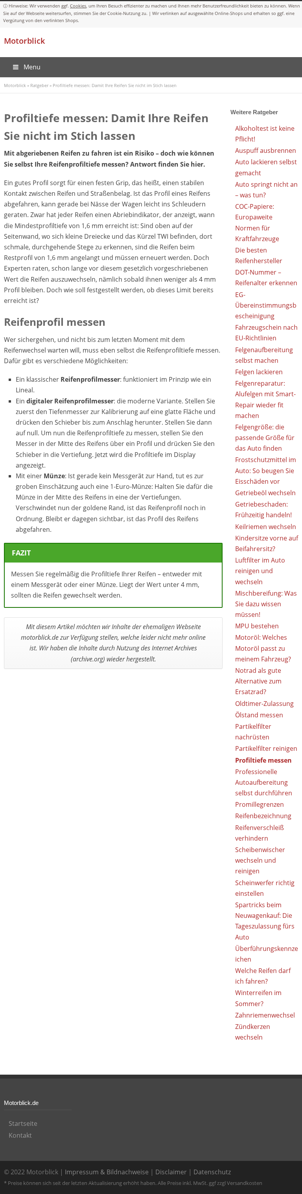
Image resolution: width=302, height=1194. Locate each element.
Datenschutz (212, 1172)
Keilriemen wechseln (265, 526)
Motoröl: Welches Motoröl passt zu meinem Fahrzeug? (263, 648)
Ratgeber (39, 85)
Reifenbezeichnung (263, 815)
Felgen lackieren (259, 372)
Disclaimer (171, 1172)
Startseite (23, 1123)
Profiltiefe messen (263, 760)
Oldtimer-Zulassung (264, 703)
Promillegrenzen (259, 804)
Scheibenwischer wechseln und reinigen (260, 860)
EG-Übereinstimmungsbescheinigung (265, 305)
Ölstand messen (259, 715)
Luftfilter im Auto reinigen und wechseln (260, 571)
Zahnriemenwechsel (265, 1015)
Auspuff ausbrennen (265, 150)
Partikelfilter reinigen (266, 748)
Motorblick (24, 40)
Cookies (78, 6)
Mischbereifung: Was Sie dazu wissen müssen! (266, 604)
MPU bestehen (257, 626)
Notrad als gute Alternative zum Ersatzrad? (258, 681)
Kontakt (20, 1135)
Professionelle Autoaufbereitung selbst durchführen (263, 782)
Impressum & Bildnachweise (107, 1172)
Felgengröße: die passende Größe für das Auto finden (265, 438)
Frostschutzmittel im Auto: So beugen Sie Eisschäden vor (265, 470)
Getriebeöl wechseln (265, 492)
